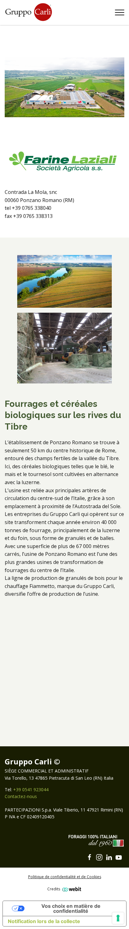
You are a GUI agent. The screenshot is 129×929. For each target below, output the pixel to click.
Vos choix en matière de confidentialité (71, 908)
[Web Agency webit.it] (71, 889)
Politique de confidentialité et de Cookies (64, 876)
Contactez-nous (21, 796)
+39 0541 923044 (31, 789)
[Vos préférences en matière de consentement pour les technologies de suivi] (118, 918)
